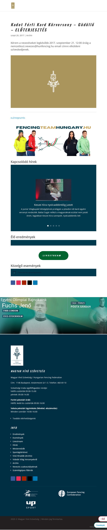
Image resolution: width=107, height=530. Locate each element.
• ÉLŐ (103, 518)
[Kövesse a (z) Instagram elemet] (18, 282)
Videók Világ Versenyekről (25, 459)
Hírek (15, 445)
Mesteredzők (19, 448)
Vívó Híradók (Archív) (22, 456)
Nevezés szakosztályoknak (25, 466)
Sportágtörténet (20, 452)
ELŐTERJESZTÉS (18, 118)
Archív (29, 35)
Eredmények (18, 434)
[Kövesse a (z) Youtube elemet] (24, 282)
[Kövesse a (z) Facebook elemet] (13, 282)
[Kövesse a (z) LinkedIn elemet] (35, 282)
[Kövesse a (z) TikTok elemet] (29, 282)
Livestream (52, 255)
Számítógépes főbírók (23, 470)
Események (18, 437)
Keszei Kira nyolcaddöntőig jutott (53, 204)
